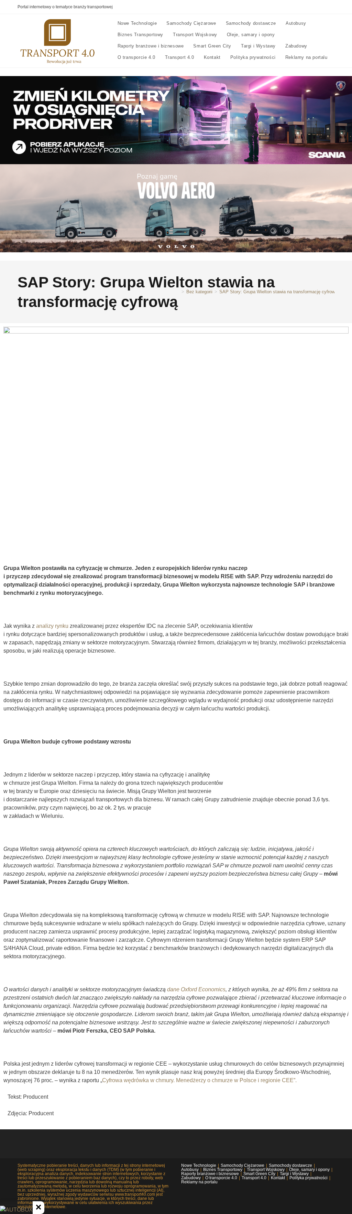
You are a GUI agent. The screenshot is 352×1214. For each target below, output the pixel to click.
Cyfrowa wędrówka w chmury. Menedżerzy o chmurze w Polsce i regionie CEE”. (199, 1080)
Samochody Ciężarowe (242, 1165)
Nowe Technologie (198, 1165)
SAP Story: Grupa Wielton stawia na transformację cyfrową (278, 291)
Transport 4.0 (254, 1177)
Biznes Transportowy (222, 1169)
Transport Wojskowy (266, 1169)
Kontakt (278, 1177)
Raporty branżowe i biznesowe (210, 1173)
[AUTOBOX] (16, 1210)
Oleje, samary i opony (309, 1169)
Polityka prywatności (308, 1177)
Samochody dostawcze (290, 1165)
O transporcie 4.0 (221, 1177)
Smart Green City (259, 1173)
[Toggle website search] (119, 68)
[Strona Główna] (177, 291)
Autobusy (190, 1169)
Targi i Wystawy (294, 1173)
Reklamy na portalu (199, 1182)
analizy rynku (52, 626)
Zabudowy (191, 1177)
